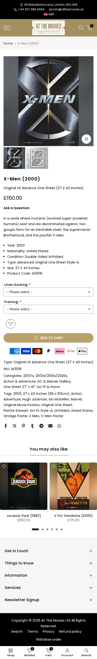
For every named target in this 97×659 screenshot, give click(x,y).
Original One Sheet (56, 405)
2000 (17, 393)
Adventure (12, 399)
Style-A (46, 410)
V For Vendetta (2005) (73, 515)
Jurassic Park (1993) (23, 515)
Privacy (48, 631)
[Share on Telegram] (41, 426)
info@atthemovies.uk (68, 9)
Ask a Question (16, 208)
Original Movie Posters (22, 405)
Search (17, 631)
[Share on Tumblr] (32, 426)
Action (76, 393)
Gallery (65, 381)
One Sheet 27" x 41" (19, 386)
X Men (34, 416)
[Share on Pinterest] (23, 426)
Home (8, 43)
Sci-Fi (34, 410)
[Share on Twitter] (14, 426)
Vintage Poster (16, 416)
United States (82, 410)
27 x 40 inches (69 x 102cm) (46, 393)
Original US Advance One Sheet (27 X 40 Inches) (53, 362)
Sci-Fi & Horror (48, 386)
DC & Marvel (47, 381)
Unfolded (61, 410)
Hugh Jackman (34, 399)
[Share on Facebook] (6, 426)
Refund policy (70, 631)
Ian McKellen (59, 399)
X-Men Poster (52, 416)
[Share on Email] (50, 426)
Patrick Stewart (16, 410)
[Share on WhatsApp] (59, 426)
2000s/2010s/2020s (51, 375)
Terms (32, 631)
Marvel (76, 399)
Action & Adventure (20, 381)
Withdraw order (48, 639)
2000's (28, 375)
